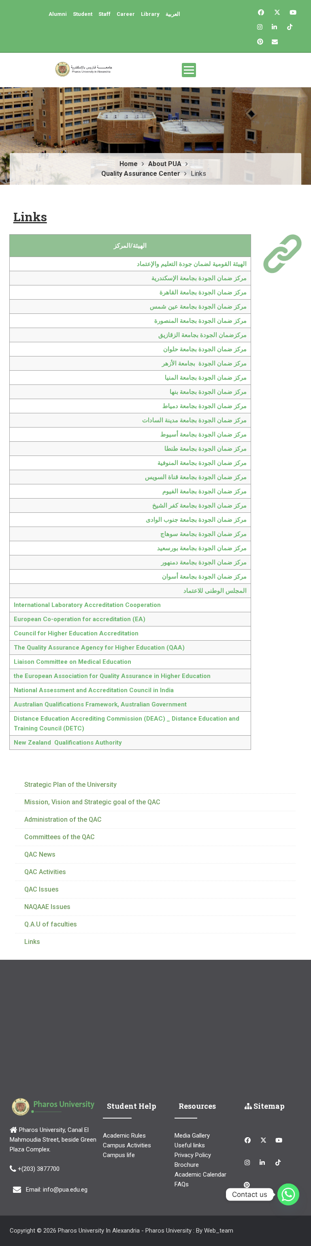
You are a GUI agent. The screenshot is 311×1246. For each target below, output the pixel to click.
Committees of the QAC (59, 837)
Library (150, 14)
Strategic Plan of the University (70, 784)
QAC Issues (41, 889)
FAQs (182, 1184)
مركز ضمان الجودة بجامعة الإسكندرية (199, 278)
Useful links (190, 1145)
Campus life (119, 1155)
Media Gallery (192, 1135)
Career (126, 14)
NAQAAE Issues (47, 907)
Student (82, 14)
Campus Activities (127, 1145)
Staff (104, 14)
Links (32, 942)
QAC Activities (45, 872)
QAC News (39, 854)
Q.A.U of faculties (50, 924)
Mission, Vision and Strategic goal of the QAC (92, 802)
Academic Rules (124, 1135)
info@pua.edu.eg (65, 1189)
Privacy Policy (193, 1155)
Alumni (58, 14)
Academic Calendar (200, 1174)
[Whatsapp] (288, 1194)
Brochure (187, 1164)
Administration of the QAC (63, 819)
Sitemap (268, 1106)
